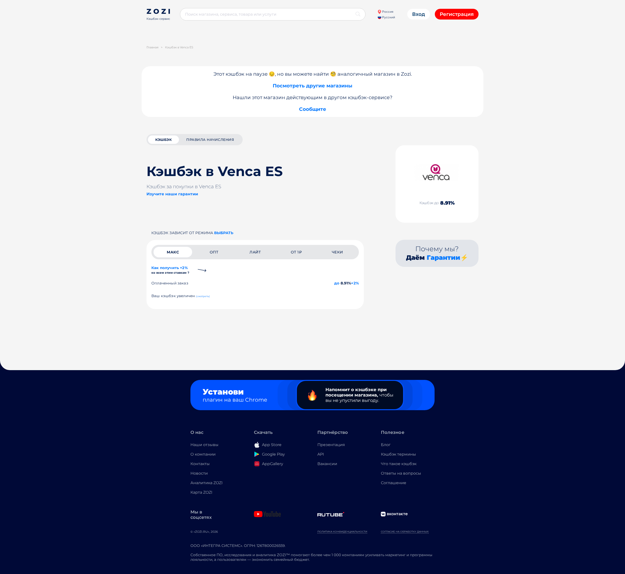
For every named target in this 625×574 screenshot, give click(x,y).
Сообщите (312, 109)
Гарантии (443, 257)
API (320, 454)
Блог (386, 444)
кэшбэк (163, 139)
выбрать (223, 232)
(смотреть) (203, 296)
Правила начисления (210, 139)
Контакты (200, 463)
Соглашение (393, 482)
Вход (418, 14)
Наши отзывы (204, 444)
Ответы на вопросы (401, 473)
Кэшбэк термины (398, 454)
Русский (388, 17)
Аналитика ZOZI (206, 482)
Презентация (331, 444)
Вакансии (327, 463)
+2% (355, 283)
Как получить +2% (170, 269)
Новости (199, 473)
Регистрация (457, 14)
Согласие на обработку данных (405, 531)
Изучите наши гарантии (172, 194)
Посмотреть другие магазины (312, 86)
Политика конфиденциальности (342, 531)
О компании (203, 454)
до (336, 283)
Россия (387, 11)
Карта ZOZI (201, 492)
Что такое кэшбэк (399, 463)
